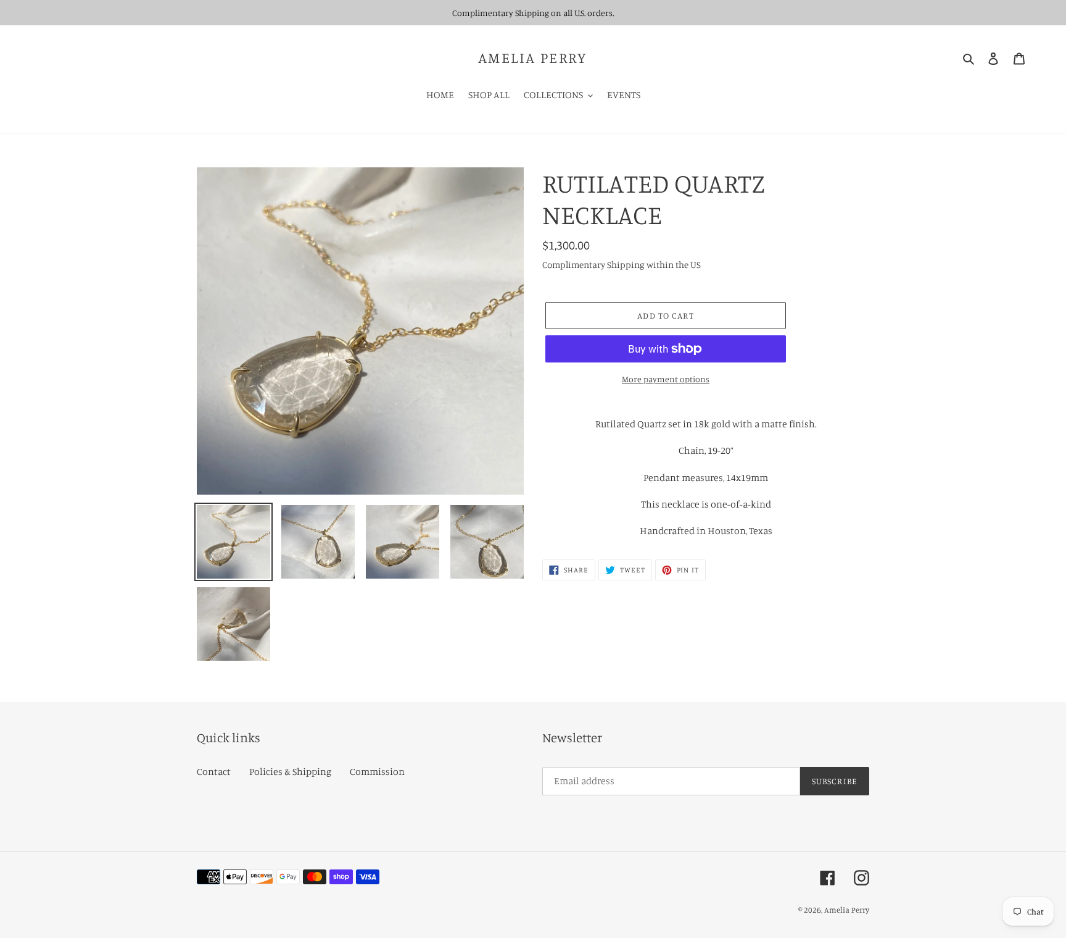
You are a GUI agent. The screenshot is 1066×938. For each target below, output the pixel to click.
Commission (377, 771)
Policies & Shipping (290, 771)
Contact (214, 771)
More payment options (665, 379)
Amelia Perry (533, 58)
